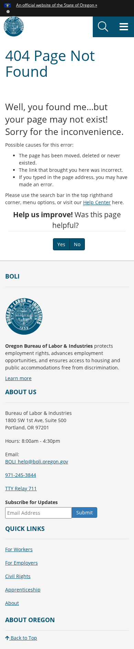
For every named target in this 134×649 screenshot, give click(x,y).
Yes (61, 244)
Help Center (97, 202)
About (12, 603)
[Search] (103, 27)
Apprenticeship (23, 589)
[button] (8, 11)
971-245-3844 (20, 475)
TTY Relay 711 (21, 488)
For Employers (21, 562)
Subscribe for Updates (31, 502)
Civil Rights (18, 576)
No (77, 244)
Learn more (18, 378)
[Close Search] (112, 37)
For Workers (19, 549)
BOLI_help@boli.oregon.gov (36, 461)
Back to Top (23, 638)
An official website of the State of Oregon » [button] (56, 5)
